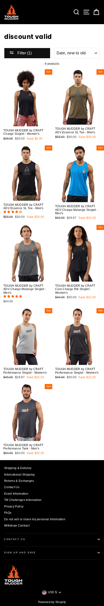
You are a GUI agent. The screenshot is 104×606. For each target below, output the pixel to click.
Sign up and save (20, 552)
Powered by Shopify (52, 602)
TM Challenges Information (22, 500)
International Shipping (19, 474)
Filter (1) (24, 53)
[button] (13, 212)
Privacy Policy (13, 506)
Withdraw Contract (17, 525)
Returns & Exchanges (19, 481)
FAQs (7, 512)
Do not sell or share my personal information (34, 519)
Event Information (16, 493)
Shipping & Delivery (18, 468)
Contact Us (11, 487)
